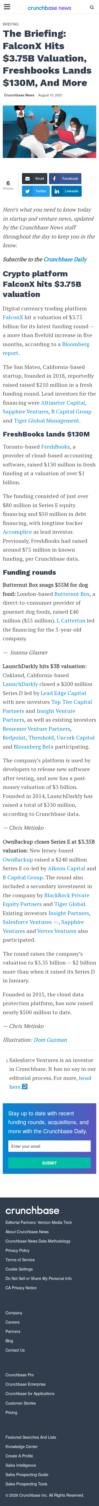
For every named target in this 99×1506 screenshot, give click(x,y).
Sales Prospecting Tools (26, 1483)
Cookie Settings (19, 1269)
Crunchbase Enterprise (26, 1384)
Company (14, 1312)
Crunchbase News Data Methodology (38, 1241)
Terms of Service (20, 1259)
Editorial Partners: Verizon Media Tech (39, 1222)
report (10, 353)
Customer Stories (21, 1403)
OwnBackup (18, 859)
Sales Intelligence (21, 1465)
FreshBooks (55, 446)
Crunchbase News (19, 95)
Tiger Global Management (46, 420)
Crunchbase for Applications (30, 1393)
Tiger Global (69, 904)
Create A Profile (19, 1455)
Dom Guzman (50, 1039)
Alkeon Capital (66, 868)
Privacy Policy (17, 1250)
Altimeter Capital (63, 402)
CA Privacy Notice (21, 1287)
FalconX (13, 317)
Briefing (11, 24)
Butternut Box (72, 594)
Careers (13, 1322)
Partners (13, 1331)
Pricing (11, 1412)
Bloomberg (75, 344)
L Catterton (71, 620)
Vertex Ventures (56, 931)
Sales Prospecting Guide (27, 1474)
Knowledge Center (22, 1446)
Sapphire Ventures (26, 411)
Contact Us (15, 1350)
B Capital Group (71, 411)
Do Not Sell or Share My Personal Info (39, 1278)
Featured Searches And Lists (31, 1437)
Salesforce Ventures (27, 922)
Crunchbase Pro (20, 1374)
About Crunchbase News (27, 1231)
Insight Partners (68, 913)
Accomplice (17, 531)
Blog (9, 1340)
